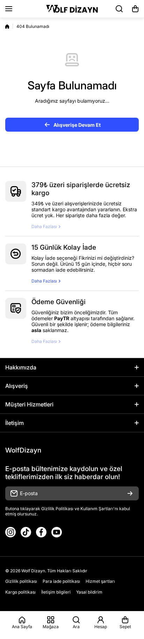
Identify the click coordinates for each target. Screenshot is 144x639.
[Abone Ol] (130, 493)
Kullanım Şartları (96, 508)
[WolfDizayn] (72, 8)
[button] (135, 8)
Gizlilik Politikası (57, 508)
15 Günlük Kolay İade (63, 247)
